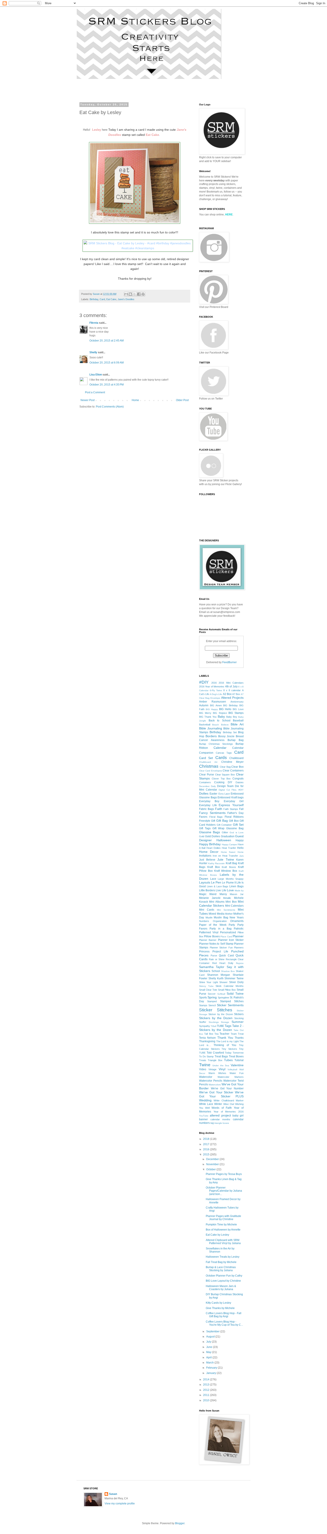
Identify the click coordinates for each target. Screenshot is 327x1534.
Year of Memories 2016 (229, 1111)
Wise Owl (228, 1104)
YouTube (203, 1115)
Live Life (221, 890)
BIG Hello (225, 709)
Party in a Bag (220, 928)
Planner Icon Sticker (231, 940)
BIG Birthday (230, 705)
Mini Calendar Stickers (221, 903)
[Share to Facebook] (139, 294)
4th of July (231, 686)
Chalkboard (236, 758)
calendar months (220, 1119)
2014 (206, 1379)
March (210, 1362)
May (209, 1352)
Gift (213, 820)
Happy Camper (229, 844)
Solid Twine (235, 993)
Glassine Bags (209, 832)
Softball (221, 994)
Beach (215, 724)
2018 (206, 1138)
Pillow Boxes (212, 936)
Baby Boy (231, 716)
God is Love (237, 832)
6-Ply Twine (216, 690)
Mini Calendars (234, 905)
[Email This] (126, 294)
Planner (238, 936)
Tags (228, 1026)
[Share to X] (134, 294)
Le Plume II (229, 882)
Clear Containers (233, 770)
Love (230, 890)
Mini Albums (216, 901)
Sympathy (204, 1026)
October (211, 1169)
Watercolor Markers (231, 1077)
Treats (202, 1060)
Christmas (208, 766)
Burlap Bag (236, 740)
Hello (240, 847)
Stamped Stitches (232, 1001)
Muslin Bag (221, 917)
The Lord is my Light (227, 1041)
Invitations (205, 855)
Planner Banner (207, 940)
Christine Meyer (232, 761)
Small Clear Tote (208, 989)
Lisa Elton (95, 374)
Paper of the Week (212, 924)
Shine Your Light (208, 982)
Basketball (204, 724)
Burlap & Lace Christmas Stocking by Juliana (221, 1269)
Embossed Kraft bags (231, 797)
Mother (229, 913)
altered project (220, 1115)
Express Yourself (231, 805)
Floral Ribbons (234, 816)
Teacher (224, 1033)
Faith (218, 809)
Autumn (203, 705)
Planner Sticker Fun (221, 947)
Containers (205, 782)
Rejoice (240, 963)
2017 (206, 1144)
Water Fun (237, 1073)
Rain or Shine (216, 959)
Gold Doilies (212, 836)
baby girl (238, 1115)
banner (203, 1119)
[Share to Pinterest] (143, 294)
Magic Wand (207, 894)
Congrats (238, 778)
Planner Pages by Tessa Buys (224, 1174)
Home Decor (208, 851)
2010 (206, 1400)
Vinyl (222, 1069)
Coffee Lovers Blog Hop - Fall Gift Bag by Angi (223, 1315)
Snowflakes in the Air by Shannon (220, 1250)
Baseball (238, 720)
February (212, 1367)
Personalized (228, 932)
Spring (212, 997)
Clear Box (237, 766)
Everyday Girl (234, 801)
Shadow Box (228, 971)
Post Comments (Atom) (110, 406)
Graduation (227, 836)
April (209, 1357)
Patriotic (239, 928)
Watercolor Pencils (210, 1080)
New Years (237, 917)
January (211, 1373)
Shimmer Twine (234, 978)
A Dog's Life (216, 694)
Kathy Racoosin (216, 863)
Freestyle (204, 820)
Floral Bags (216, 816)
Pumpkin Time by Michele (221, 1224)
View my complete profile (120, 1503)
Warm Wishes (217, 1073)
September (213, 1331)
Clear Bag (225, 766)
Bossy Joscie (226, 736)
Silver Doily (236, 982)
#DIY (204, 682)
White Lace (206, 1104)
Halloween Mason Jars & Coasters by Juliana (221, 1288)
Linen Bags (236, 886)
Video (202, 1069)
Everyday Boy (209, 801)
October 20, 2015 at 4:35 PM (106, 384)
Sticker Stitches (215, 1010)
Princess (204, 951)
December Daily (207, 786)
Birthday (94, 299)
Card (102, 299)
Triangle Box (215, 1060)
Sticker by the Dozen (220, 1014)
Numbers (204, 921)
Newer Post (88, 400)
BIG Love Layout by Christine (223, 1280)
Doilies (203, 793)
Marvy (223, 894)
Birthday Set (230, 732)
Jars (241, 856)
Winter (218, 1104)
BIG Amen (216, 705)
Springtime (223, 997)
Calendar (220, 747)
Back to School (219, 720)
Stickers (239, 1014)
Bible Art (237, 724)
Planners (239, 947)
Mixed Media (216, 913)
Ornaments (237, 921)
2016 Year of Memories (211, 686)
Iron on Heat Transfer (225, 855)
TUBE (220, 1026)
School (216, 971)
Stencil (212, 1005)
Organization (220, 921)
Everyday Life (208, 805)
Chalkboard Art (208, 762)
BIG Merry (205, 713)
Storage (225, 1022)
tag (212, 1123)
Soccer (212, 993)
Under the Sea (220, 1065)
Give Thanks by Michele (220, 1308)
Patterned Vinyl (208, 932)
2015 (206, 1154)
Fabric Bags (206, 809)
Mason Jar (237, 894)
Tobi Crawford (215, 1052)
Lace (213, 878)
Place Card (226, 936)
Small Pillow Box (227, 989)
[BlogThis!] (130, 294)
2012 (206, 1389)
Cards (221, 757)
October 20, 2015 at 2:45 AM (106, 340)
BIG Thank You (207, 716)
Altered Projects (232, 697)
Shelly (93, 352)
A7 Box (236, 694)
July (209, 1341)
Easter (213, 793)
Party (232, 924)
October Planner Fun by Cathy (224, 1275)
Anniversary (237, 701)
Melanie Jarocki (209, 898)
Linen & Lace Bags (217, 886)
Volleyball (232, 1069)
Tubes (228, 1060)
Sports (203, 997)
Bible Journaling (210, 728)
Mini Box (231, 901)
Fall (241, 809)
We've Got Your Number (227, 1088)
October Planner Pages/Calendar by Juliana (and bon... (224, 1191)
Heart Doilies (213, 848)
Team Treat (237, 1033)
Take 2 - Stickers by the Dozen (221, 1028)
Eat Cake (111, 299)
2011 (206, 1395)
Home (135, 400)
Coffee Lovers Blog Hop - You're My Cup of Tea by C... (224, 1323)
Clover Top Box (221, 778)
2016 (214, 682)
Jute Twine (225, 859)
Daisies (240, 782)
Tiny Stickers (229, 1049)
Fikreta (93, 322)
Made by (239, 890)
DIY (230, 782)
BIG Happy (212, 709)
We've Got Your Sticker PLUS (221, 1094)
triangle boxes (221, 1123)
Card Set (206, 758)
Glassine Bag (235, 828)
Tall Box (208, 1033)
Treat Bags (221, 1056)
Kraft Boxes (229, 867)
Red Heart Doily (222, 963)
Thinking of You (225, 1045)
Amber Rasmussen (212, 701)
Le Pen (216, 882)
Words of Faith (222, 1107)
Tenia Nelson (207, 1037)
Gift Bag (222, 820)
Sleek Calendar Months (230, 986)
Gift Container (224, 824)
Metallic (227, 898)
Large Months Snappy (231, 878)
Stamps (203, 1005)
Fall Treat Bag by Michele (221, 1262)
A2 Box (227, 694)
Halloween (223, 840)
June (209, 1347)
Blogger (179, 1523)
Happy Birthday (210, 844)
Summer (238, 1022)
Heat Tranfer (229, 848)
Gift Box (233, 820)
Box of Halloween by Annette (223, 1229)
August (210, 1336)
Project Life (220, 951)
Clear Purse (206, 774)
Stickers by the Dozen (215, 1018)
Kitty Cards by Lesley (218, 1302)
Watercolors (215, 1084)
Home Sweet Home (232, 852)
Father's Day (235, 813)
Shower (223, 982)
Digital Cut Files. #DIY (231, 790)
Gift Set (238, 824)
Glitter (225, 832)
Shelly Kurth (216, 978)
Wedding (205, 1100)
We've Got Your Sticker (216, 1092)
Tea (216, 1033)
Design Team (225, 786)
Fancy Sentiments (212, 813)
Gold (201, 836)
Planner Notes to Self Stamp (216, 943)
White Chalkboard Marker (229, 1100)
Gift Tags (205, 828)
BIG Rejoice (220, 713)
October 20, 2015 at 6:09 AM (106, 362)
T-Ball (213, 1026)
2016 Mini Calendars (231, 682)
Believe (225, 724)
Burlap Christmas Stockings (216, 744)
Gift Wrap (218, 828)
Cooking (219, 782)
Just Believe (207, 859)
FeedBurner (229, 662)
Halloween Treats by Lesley (222, 1256)
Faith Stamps (230, 809)
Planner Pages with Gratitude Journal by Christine (223, 1218)
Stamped (212, 1001)
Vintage (212, 1069)
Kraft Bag (231, 863)
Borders (211, 736)
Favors (203, 816)
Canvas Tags (224, 752)
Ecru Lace (224, 793)
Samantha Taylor (211, 967)
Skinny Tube (206, 986)
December (213, 1159)
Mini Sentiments (226, 910)
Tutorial (239, 1060)
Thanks (239, 1037)
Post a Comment (95, 392)
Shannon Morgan (218, 974)
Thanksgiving (207, 1041)
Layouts (204, 882)
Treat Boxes (236, 1056)
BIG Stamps (236, 713)
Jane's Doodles (126, 299)
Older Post (182, 400)
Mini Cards (206, 909)
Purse (214, 955)
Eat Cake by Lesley (217, 1234)
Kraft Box (213, 867)
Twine (204, 1064)
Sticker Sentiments (230, 1005)
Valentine (237, 1065)
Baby (221, 716)
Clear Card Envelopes (210, 770)
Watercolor (205, 1076)
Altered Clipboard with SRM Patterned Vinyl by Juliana (223, 1242)
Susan (113, 1494)
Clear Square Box (225, 774)
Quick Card (226, 955)
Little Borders (207, 890)
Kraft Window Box (225, 870)
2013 (206, 1384)
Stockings (214, 1022)
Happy (240, 840)
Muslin (209, 917)
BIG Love (238, 709)
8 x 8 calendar (232, 690)
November (213, 1164)
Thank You (225, 1037)
